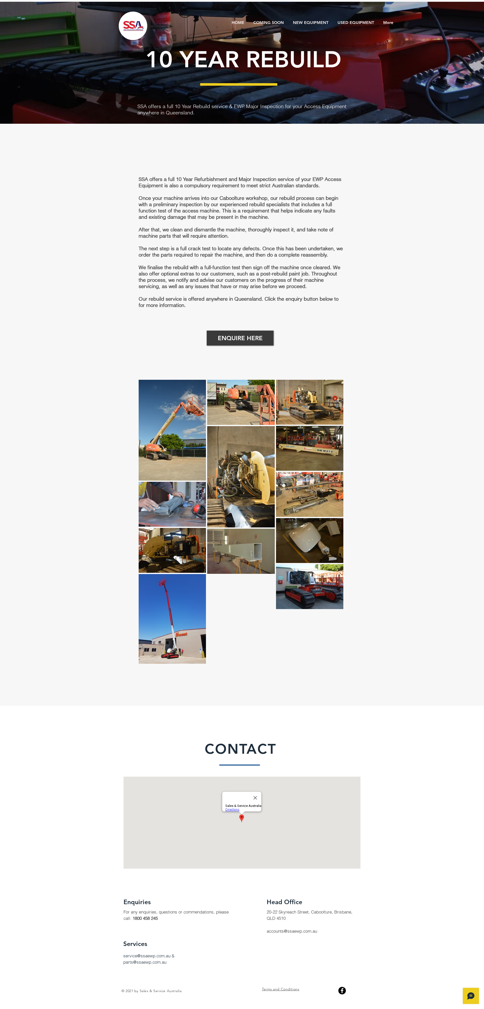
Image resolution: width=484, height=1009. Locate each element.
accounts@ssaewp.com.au (292, 931)
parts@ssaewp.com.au (144, 962)
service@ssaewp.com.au (146, 955)
